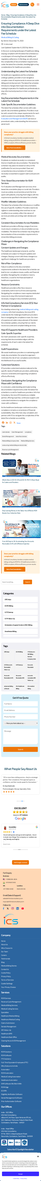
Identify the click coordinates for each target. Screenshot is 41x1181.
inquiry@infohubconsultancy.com (13, 901)
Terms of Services (7, 980)
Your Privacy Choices (8, 987)
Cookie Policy (16, 1178)
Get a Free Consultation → (14, 148)
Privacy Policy (23, 1178)
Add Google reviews (20, 862)
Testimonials (5, 959)
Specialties (5, 1012)
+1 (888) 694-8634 (11, 879)
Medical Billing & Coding (10, 37)
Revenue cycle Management (10, 449)
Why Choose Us (6, 948)
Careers (4, 955)
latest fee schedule (21, 436)
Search (27, 582)
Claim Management (17, 432)
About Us (4, 944)
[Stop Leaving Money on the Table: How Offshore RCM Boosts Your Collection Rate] (21, 498)
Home (3, 15)
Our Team (4, 951)
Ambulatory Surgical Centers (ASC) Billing (18, 625)
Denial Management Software (11, 1098)
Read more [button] (6, 844)
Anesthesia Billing (10, 631)
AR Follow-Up (6, 1030)
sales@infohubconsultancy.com (13, 898)
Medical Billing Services (27, 441)
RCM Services (6, 998)
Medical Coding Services (9, 1009)
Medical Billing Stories (9, 966)
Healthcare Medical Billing (10, 1016)
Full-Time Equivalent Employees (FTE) (14, 1062)
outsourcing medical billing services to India (14, 445)
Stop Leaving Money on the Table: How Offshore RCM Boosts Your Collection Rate (19, 512)
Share (19, 423)
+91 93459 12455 (11, 882)
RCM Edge (4, 1087)
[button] (38, 1156)
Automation (5, 1069)
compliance (28, 432)
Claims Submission (8, 1023)
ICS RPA (4, 1091)
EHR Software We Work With (11, 1084)
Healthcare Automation (9, 1080)
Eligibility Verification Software (11, 1094)
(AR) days (8, 599)
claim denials (6, 432)
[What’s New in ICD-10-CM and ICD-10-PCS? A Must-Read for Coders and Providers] (21, 468)
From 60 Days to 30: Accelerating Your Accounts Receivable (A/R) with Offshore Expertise (18, 542)
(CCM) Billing (9, 606)
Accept (20, 1174)
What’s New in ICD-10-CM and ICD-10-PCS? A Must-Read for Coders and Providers (20, 481)
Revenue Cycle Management (11, 1002)
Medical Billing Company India (10, 441)
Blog (7, 15)
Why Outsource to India (9, 1066)
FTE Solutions (6, 1059)
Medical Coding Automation (11, 1077)
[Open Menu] (38, 4)
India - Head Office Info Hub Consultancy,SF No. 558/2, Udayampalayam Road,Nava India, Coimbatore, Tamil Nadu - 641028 (17, 1132)
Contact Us (5, 969)
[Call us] (32, 4)
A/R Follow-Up (10, 618)
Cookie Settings (7, 983)
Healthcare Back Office (9, 1037)
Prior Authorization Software (11, 1101)
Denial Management (8, 436)
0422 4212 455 (21, 889)
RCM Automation (7, 1073)
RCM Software (6, 1055)
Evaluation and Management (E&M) (14, 118)
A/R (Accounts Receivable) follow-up (8, 667)
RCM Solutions (6, 1052)
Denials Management (8, 1026)
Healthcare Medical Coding (10, 1019)
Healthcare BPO (6, 1034)
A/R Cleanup (9, 612)
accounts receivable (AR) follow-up (32, 678)
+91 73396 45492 (8, 889)
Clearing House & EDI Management (13, 1041)
